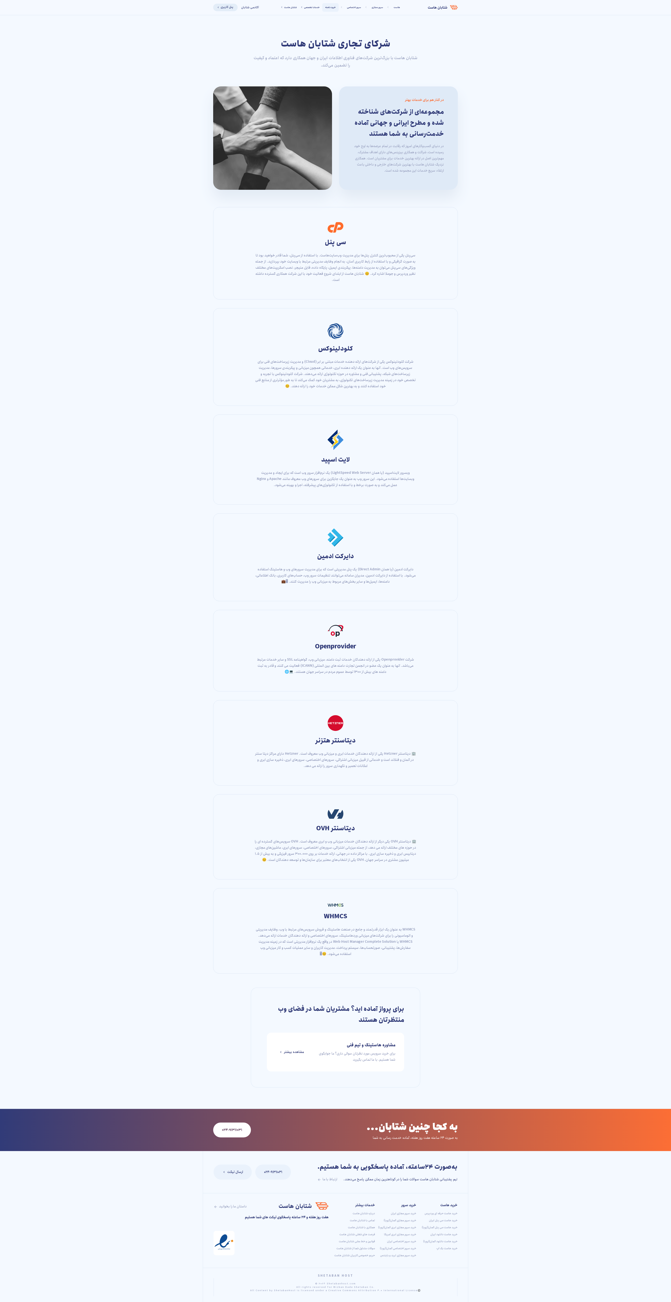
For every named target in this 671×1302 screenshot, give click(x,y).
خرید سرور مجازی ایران (403, 1213)
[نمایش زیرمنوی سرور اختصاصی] (342, 7)
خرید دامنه (330, 7)
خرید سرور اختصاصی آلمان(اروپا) (398, 1248)
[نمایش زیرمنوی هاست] (388, 7)
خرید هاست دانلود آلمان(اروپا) (440, 1241)
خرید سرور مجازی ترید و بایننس (398, 1255)
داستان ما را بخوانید (232, 1206)
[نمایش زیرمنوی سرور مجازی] (366, 7)
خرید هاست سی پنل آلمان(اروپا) (439, 1227)
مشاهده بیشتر (293, 1052)
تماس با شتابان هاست (362, 1220)
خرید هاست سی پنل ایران (443, 1220)
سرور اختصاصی (354, 7)
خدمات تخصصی (312, 7)
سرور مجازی (377, 7)
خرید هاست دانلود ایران (443, 1234)
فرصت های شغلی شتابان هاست (357, 1234)
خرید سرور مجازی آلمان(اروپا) (400, 1220)
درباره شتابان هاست (364, 1213)
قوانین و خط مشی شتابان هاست (357, 1241)
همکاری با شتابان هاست (361, 1227)
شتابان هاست (437, 7)
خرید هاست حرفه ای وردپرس (441, 1213)
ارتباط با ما (329, 1179)
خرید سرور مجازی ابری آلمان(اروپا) (397, 1227)
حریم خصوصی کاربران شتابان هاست (354, 1255)
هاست (397, 7)
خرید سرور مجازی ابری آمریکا (400, 1234)
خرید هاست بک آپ (446, 1248)
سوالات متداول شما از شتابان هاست (355, 1248)
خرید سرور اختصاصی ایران (401, 1241)
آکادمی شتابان (250, 7)
